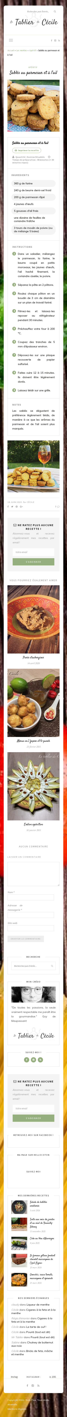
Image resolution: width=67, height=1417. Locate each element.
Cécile (30, 502)
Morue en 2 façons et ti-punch (33, 741)
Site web (12, 922)
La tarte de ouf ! (36, 1327)
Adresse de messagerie (14, 907)
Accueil (10, 50)
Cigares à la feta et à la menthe (31, 1320)
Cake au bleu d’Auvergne (42, 1238)
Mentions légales (16, 1409)
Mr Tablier (17, 1337)
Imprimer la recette (28, 150)
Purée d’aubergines (33, 658)
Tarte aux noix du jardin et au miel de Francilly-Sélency (42, 1223)
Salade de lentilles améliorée (38, 1204)
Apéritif (32, 50)
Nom (10, 892)
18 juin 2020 (14, 502)
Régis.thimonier (20, 1318)
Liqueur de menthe (38, 1304)
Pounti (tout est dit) (38, 1332)
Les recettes (21, 50)
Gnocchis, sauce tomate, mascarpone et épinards (41, 1276)
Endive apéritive (33, 824)
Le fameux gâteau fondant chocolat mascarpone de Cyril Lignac (42, 1259)
